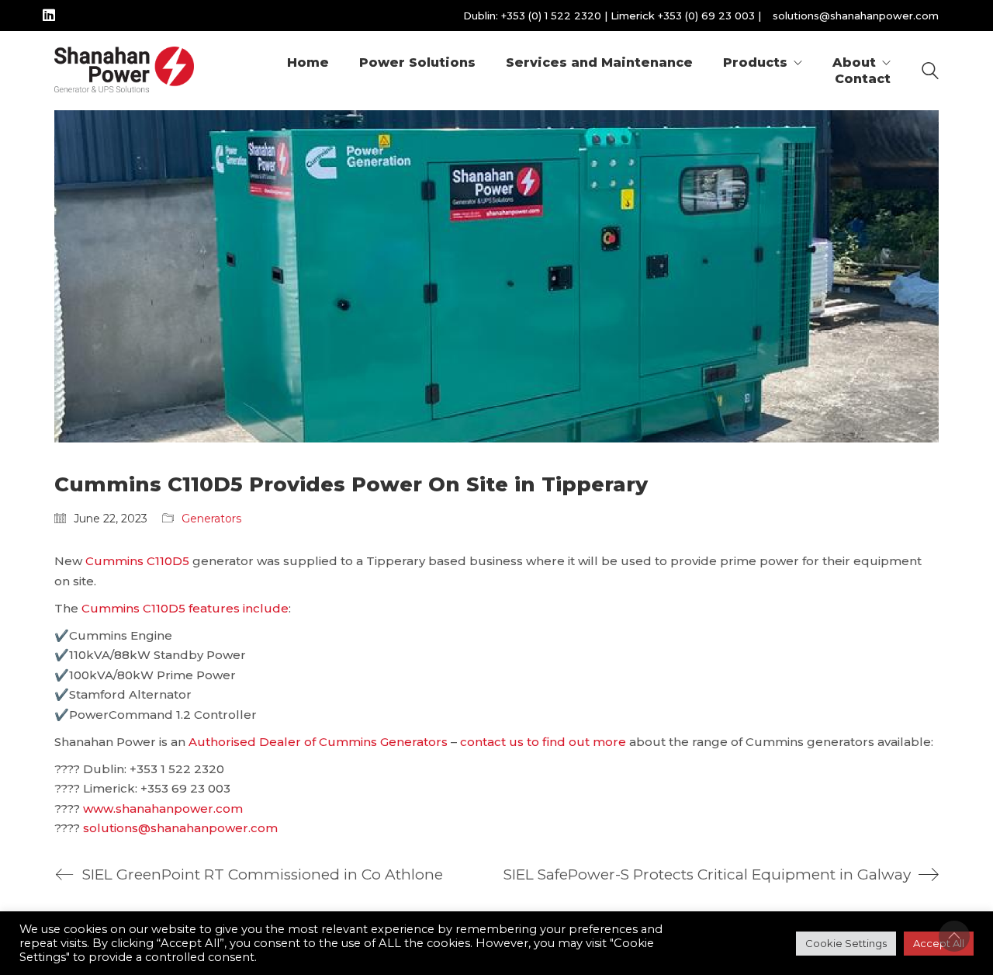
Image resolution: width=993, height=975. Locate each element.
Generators (211, 519)
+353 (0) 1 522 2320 (551, 15)
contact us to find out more (543, 741)
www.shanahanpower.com (163, 808)
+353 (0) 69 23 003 (706, 15)
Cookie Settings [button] (846, 943)
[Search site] (930, 72)
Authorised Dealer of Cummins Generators (318, 741)
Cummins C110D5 (137, 560)
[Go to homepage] (124, 71)
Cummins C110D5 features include (185, 608)
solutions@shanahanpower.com (856, 15)
